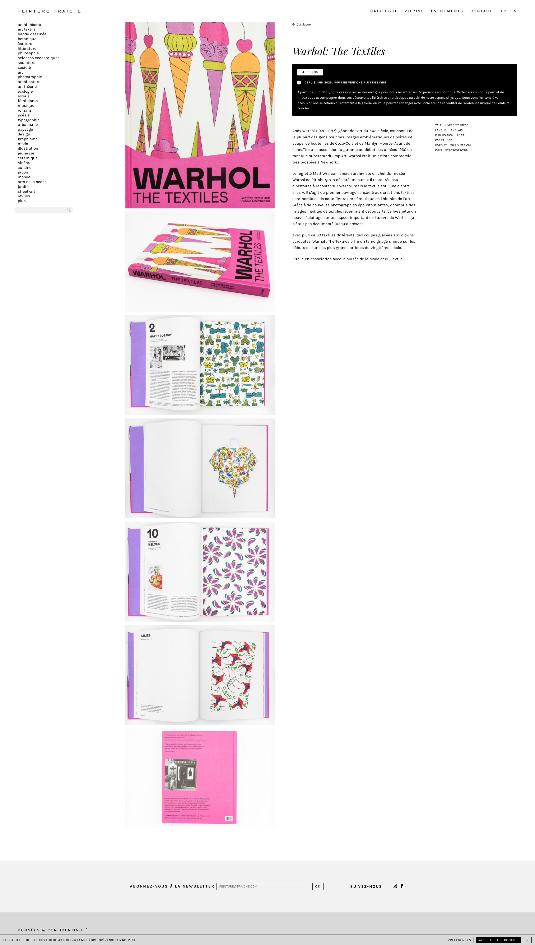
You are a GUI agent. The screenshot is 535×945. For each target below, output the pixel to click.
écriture (25, 43)
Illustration (28, 148)
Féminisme (28, 100)
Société (24, 67)
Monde (24, 177)
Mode (23, 144)
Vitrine (414, 11)
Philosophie (28, 53)
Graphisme (28, 139)
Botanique (27, 39)
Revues (24, 196)
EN (514, 11)
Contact (481, 11)
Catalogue (384, 11)
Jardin (23, 186)
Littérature (27, 48)
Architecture (29, 81)
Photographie (30, 77)
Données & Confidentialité (53, 930)
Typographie (28, 120)
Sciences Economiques (39, 58)
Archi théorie (29, 24)
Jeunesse (26, 153)
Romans (25, 110)
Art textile (27, 29)
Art (20, 72)
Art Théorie (27, 86)
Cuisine (24, 167)
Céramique (28, 158)
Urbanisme (28, 124)
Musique (26, 105)
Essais (24, 96)
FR (504, 11)
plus (22, 201)
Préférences (459, 940)
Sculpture (26, 62)
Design (24, 134)
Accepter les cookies (498, 940)
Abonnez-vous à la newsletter (172, 886)
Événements (447, 11)
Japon (23, 172)
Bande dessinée (32, 34)
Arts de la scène (32, 182)
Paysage (25, 129)
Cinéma (25, 163)
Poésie (24, 115)
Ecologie (25, 91)
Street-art (26, 191)
